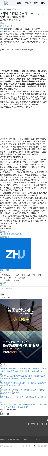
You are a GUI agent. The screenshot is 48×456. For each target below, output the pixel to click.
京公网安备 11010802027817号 (41, 446)
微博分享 (7, 29)
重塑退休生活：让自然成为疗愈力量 (14, 397)
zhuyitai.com (8, 446)
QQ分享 (3, 234)
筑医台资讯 (4, 9)
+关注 (2, 273)
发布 (2, 295)
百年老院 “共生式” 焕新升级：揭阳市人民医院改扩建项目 (23, 390)
